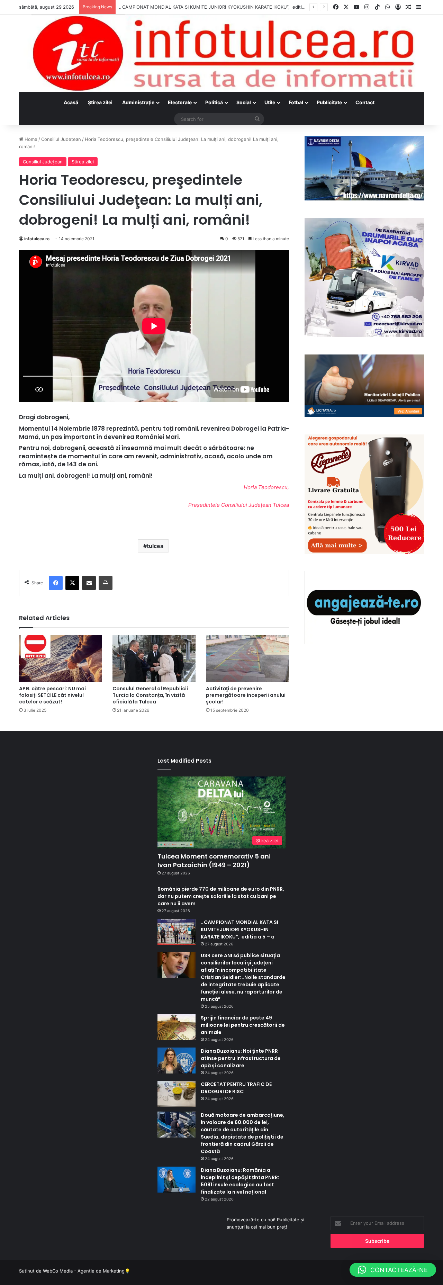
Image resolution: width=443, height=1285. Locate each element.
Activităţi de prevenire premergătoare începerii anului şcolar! (246, 695)
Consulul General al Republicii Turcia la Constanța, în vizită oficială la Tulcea (150, 695)
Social (243, 102)
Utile (269, 102)
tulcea (155, 545)
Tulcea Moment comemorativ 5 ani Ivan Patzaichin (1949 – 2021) (214, 860)
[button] (393, 1270)
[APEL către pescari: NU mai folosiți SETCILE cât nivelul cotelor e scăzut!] (60, 658)
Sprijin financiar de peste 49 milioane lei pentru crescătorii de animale (243, 1025)
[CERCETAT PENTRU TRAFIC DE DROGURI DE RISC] (176, 1094)
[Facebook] (56, 583)
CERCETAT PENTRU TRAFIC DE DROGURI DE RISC (236, 1088)
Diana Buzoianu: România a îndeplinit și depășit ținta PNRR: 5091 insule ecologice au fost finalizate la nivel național (240, 1181)
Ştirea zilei (100, 102)
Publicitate (329, 102)
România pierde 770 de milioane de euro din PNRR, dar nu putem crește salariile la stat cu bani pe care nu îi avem (220, 896)
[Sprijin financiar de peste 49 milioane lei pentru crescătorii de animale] (176, 1027)
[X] (72, 583)
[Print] (105, 583)
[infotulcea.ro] (221, 53)
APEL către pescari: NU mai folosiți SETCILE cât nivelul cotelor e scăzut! (52, 695)
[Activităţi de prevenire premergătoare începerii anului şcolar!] (247, 658)
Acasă (71, 102)
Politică (214, 102)
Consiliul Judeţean (61, 139)
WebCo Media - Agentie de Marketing (84, 1271)
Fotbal (296, 102)
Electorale (180, 102)
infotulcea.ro (36, 238)
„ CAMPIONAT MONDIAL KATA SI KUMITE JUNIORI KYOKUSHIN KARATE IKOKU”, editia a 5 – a (239, 929)
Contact (364, 102)
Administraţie (138, 102)
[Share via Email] (89, 583)
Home (30, 139)
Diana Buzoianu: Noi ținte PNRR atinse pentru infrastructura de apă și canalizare (241, 1058)
